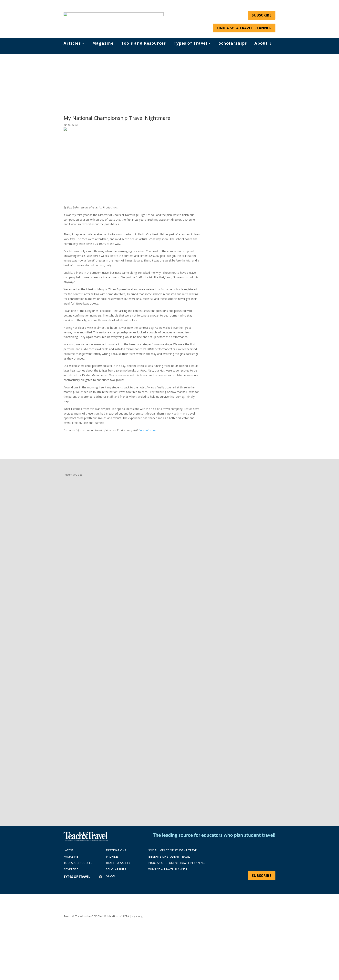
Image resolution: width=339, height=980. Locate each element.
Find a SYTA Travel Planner (244, 28)
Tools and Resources (143, 44)
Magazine (103, 44)
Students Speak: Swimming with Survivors (103, 495)
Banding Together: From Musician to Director (106, 639)
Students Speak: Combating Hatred (97, 784)
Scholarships (233, 44)
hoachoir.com (147, 430)
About (261, 44)
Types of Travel (190, 44)
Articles (72, 44)
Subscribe (262, 15)
